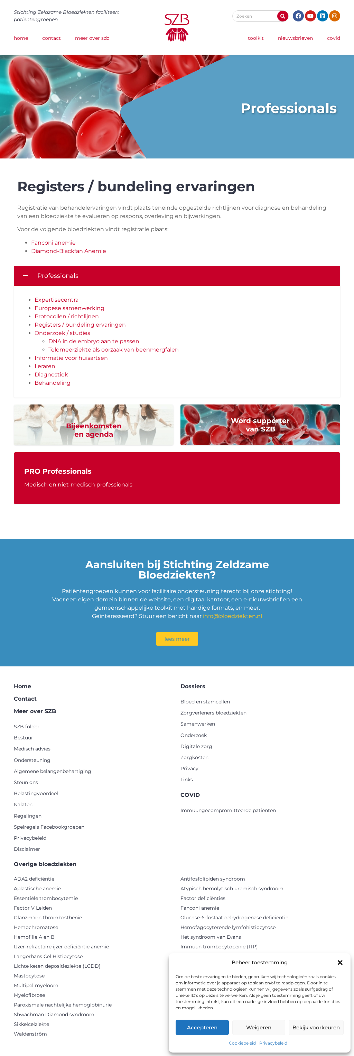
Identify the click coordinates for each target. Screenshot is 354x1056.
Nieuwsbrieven (295, 38)
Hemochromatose (36, 927)
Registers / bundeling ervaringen (80, 324)
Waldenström (30, 1034)
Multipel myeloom (36, 985)
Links (186, 779)
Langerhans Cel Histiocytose (48, 956)
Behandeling (53, 383)
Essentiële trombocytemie (46, 898)
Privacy (189, 768)
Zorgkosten (194, 757)
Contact (51, 38)
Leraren (45, 366)
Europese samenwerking (69, 308)
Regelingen (27, 816)
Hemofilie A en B (34, 937)
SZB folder (26, 726)
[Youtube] (310, 15)
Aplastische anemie (37, 888)
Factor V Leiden (33, 908)
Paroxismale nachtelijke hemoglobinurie (63, 1005)
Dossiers (192, 686)
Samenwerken (197, 724)
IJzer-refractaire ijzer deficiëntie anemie (61, 947)
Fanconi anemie (53, 242)
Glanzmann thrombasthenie (48, 917)
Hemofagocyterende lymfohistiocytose (228, 927)
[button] (340, 962)
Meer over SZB (92, 38)
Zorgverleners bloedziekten (213, 713)
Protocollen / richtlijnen (67, 316)
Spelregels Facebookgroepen (49, 827)
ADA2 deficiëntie (34, 879)
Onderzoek (193, 735)
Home (21, 38)
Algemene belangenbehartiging (52, 771)
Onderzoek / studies (62, 333)
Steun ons (26, 782)
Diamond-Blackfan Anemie (68, 251)
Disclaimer (27, 849)
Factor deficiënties (202, 898)
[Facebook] (298, 15)
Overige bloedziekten (45, 864)
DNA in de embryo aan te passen (93, 341)
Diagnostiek (51, 374)
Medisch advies (32, 749)
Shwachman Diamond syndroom (54, 1014)
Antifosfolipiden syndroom (212, 879)
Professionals (57, 276)
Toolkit (256, 38)
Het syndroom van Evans (210, 937)
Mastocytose (29, 976)
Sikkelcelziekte (31, 1024)
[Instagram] (334, 15)
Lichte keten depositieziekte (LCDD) (57, 966)
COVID (333, 38)
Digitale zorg (196, 746)
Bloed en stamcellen (205, 702)
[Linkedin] (322, 15)
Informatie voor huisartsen (71, 358)
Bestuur (23, 738)
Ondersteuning (32, 760)
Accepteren (202, 1027)
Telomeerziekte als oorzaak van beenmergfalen (113, 349)
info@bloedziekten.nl (232, 616)
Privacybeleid (273, 1043)
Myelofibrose (29, 995)
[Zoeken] (282, 16)
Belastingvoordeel (36, 793)
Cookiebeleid (242, 1043)
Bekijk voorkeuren (316, 1027)
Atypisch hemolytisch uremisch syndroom (231, 888)
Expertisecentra (56, 300)
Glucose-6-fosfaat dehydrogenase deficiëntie (234, 917)
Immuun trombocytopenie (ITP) (219, 947)
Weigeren (258, 1027)
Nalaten (23, 804)
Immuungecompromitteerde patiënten (228, 810)
